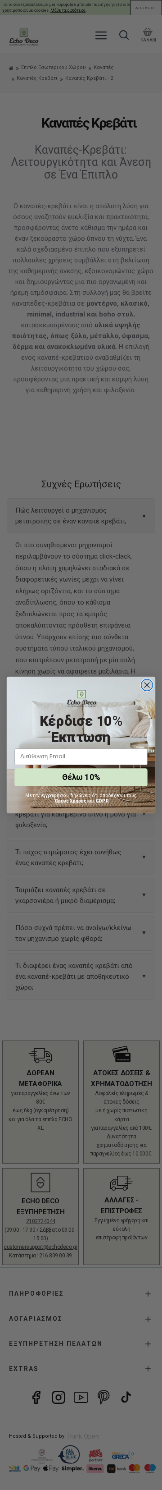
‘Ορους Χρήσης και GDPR (81, 800)
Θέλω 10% (80, 777)
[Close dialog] (147, 685)
